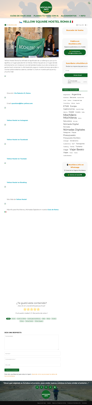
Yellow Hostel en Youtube (17, 159)
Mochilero (69, 142)
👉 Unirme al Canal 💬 (75, 202)
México (79, 145)
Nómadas (66, 154)
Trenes (72, 174)
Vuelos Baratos (67, 182)
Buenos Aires (80, 124)
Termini (54, 318)
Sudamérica (67, 171)
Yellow (22, 321)
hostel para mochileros (34, 318)
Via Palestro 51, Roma (22, 93)
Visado (71, 180)
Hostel (13, 318)
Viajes (65, 180)
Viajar (65, 177)
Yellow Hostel (29, 321)
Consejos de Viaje (77, 127)
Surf (73, 171)
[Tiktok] (50, 387)
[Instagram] (37, 387)
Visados (76, 180)
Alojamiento (66, 122)
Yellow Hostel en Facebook (17, 139)
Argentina (76, 122)
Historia (65, 139)
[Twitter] (46, 387)
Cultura (73, 130)
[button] (89, 3)
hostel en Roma (21, 318)
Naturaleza (67, 148)
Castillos (69, 127)
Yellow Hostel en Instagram (17, 120)
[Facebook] (41, 387)
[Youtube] (55, 387)
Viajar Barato (77, 177)
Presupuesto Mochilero (71, 165)
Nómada (75, 148)
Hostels (77, 139)
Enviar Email (78, 102)
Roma (48, 318)
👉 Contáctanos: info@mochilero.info (75, 79)
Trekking (66, 174)
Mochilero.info (13, 25)
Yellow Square (39, 321)
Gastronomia (69, 136)
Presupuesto (69, 162)
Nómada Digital (71, 151)
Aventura (66, 124)
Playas (74, 159)
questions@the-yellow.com (22, 103)
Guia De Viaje (80, 136)
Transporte (80, 171)
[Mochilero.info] (46, 7)
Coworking (66, 130)
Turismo (79, 174)
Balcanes (73, 124)
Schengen (66, 168)
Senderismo (74, 168)
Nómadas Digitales (74, 157)
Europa (73, 133)
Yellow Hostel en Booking (17, 182)
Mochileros (70, 145)
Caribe (64, 127)
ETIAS (66, 133)
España (78, 130)
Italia (43, 318)
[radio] (25, 310)
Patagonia (66, 159)
